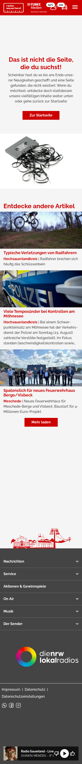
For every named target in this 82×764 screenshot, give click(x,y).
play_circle (64, 753)
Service (9, 574)
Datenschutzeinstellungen (23, 696)
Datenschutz (35, 689)
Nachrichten (13, 561)
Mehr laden (41, 422)
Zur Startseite (41, 115)
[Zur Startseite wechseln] (13, 8)
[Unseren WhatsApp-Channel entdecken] (4, 705)
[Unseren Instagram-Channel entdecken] (18, 705)
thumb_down (56, 753)
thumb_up (72, 753)
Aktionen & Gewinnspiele (24, 586)
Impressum (11, 689)
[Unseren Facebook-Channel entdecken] (11, 705)
